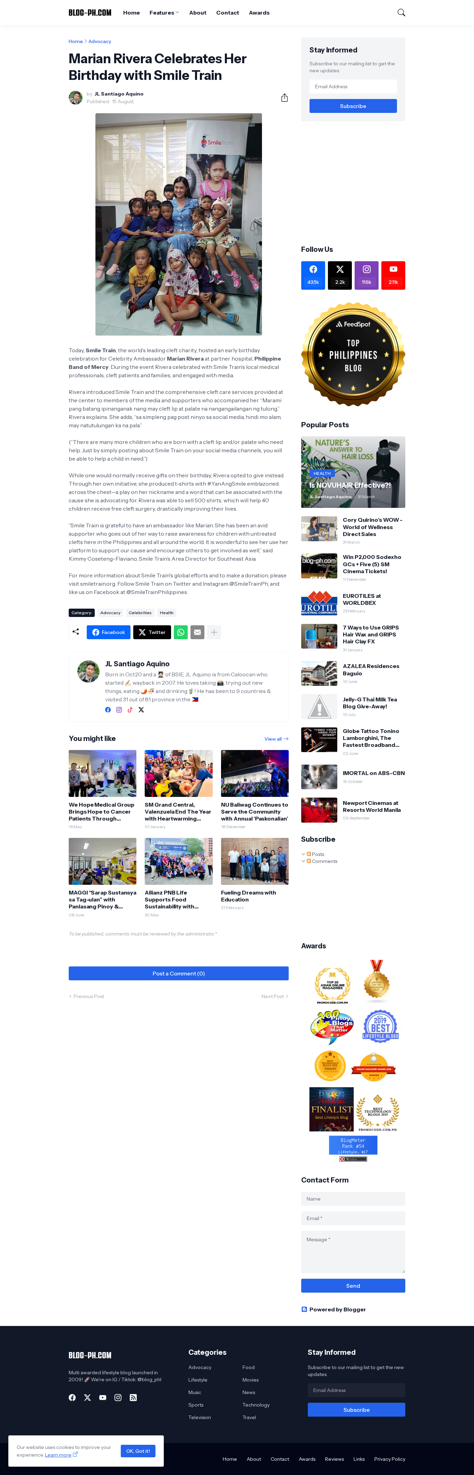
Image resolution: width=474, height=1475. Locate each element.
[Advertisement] (359, 182)
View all (273, 739)
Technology (256, 1405)
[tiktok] (130, 709)
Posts (317, 854)
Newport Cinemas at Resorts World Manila (372, 806)
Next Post (273, 996)
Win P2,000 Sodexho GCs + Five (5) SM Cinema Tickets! (372, 564)
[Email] (197, 632)
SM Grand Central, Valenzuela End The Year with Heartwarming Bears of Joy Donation (178, 811)
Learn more (58, 1455)
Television (199, 1417)
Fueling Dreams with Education (248, 896)
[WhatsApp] (181, 632)
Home (131, 12)
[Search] (398, 12)
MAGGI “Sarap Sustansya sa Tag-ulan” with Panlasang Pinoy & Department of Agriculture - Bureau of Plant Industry (102, 899)
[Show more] (214, 632)
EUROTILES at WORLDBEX (362, 599)
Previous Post (89, 996)
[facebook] (108, 709)
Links (359, 1459)
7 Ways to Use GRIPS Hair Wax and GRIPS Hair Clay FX (371, 634)
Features (162, 12)
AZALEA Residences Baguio (371, 669)
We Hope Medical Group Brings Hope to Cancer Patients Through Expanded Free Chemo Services (101, 811)
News (249, 1392)
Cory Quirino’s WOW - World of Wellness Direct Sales (373, 526)
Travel (249, 1417)
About (197, 12)
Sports (195, 1405)
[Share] (282, 98)
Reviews (334, 1459)
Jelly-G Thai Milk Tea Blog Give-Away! (370, 703)
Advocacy (99, 41)
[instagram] (119, 709)
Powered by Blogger (338, 1309)
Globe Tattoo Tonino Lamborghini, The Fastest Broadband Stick (371, 738)
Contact (227, 12)
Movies (251, 1380)
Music (194, 1392)
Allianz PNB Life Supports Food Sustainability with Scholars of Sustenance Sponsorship (177, 899)
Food (249, 1367)
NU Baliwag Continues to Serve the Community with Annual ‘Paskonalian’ (254, 811)
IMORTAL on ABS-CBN (374, 772)
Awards (259, 12)
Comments (324, 861)
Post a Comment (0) (179, 973)
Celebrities (140, 612)
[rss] (133, 1397)
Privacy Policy (389, 1459)
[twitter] (141, 709)
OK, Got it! (138, 1451)
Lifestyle (198, 1380)
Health (166, 612)
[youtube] (102, 1397)
